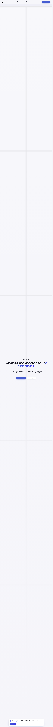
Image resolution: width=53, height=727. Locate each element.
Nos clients (23, 1)
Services (12, 1)
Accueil (24, 359)
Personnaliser (25, 723)
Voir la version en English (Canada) (29, 4)
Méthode (17, 1)
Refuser (19, 723)
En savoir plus (14, 721)
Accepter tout (13, 723)
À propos (33, 1)
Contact (38, 1)
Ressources (28, 1)
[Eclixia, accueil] (5, 2)
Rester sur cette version (41, 4)
